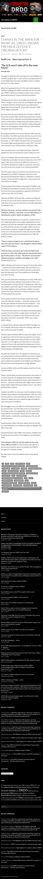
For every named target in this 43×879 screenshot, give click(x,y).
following (35, 791)
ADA (28, 463)
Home (3, 521)
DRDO (4, 471)
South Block (13, 800)
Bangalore (6, 468)
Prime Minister (14, 798)
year (40, 800)
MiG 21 (34, 483)
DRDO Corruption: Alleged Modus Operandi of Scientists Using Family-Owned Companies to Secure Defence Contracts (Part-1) (21, 575)
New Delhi (5, 795)
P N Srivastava (7, 485)
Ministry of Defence (28, 793)
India (31, 478)
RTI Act (3, 800)
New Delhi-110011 (15, 795)
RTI (40, 798)
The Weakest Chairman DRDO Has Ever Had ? (15, 552)
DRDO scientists (13, 471)
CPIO (32, 785)
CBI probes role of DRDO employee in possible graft (17, 602)
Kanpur (16, 793)
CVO (38, 785)
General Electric (32, 473)
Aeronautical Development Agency (13, 466)
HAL (13, 475)
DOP (17, 791)
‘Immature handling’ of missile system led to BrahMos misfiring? (20, 635)
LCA (27, 480)
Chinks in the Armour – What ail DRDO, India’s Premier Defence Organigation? (21, 44)
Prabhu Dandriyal (5, 798)
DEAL (2, 787)
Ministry (21, 793)
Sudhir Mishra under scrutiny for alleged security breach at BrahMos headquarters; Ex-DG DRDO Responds (19, 609)
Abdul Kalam (20, 463)
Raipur (21, 797)
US (35, 485)
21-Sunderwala (5, 785)
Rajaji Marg (27, 797)
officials (24, 795)
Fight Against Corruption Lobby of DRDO (14, 581)
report (36, 798)
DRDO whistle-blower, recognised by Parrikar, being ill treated (20, 660)
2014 (14, 785)
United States (28, 485)
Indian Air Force (7, 480)
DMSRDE (12, 791)
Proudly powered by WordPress (9, 876)
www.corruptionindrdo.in (32, 799)
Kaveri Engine (19, 480)
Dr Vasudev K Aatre (35, 468)
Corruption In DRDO (9, 20)
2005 (12, 785)
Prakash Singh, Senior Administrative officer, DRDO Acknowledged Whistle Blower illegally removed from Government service (17, 667)
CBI (23, 785)
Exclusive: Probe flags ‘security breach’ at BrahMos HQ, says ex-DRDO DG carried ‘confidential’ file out (20, 616)
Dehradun (36, 787)
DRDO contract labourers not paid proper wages (26, 738)
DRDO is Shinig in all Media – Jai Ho (12, 680)
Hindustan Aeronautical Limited (12, 478)
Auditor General (32, 466)
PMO (35, 795)
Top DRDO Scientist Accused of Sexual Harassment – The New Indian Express (18, 760)
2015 (17, 785)
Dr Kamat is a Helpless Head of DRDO (13, 586)
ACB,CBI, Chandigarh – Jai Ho (10, 640)
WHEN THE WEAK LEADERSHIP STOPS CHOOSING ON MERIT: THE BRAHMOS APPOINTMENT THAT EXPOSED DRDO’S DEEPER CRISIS (21, 545)
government (5, 793)
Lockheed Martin (24, 483)
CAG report (15, 468)
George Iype (6, 475)
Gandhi (29, 471)
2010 (12, 463)
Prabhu (15, 54)
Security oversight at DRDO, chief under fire (14, 597)
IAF (26, 478)
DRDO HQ (30, 791)
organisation (30, 795)
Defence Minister (16, 787)
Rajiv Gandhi (18, 485)
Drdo (3, 36)
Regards (32, 798)
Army (20, 785)
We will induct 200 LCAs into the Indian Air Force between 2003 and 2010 (21, 488)
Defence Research (27, 787)
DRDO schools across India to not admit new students (17, 629)
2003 (7, 463)
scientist (7, 800)
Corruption (27, 785)
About (3, 514)
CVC (35, 785)
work (23, 800)
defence (24, 468)
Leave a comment (26, 54)
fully (22, 471)
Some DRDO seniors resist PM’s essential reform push (17, 592)
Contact (4, 517)
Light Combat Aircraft (9, 483)
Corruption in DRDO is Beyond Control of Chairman (17, 674)
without (5, 491)
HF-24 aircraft (21, 475)
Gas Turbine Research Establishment (13, 473)
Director (4, 790)
